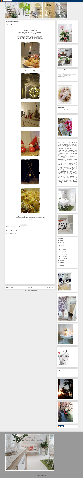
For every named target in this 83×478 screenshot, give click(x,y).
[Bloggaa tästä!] (22, 225)
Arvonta (59, 144)
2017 (61, 242)
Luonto (65, 163)
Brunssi (59, 145)
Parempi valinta (73, 167)
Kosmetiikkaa (72, 156)
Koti (59, 158)
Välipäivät (62, 247)
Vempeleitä (73, 182)
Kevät (75, 155)
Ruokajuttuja (70, 173)
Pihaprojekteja (67, 169)
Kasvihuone (60, 153)
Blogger (44, 475)
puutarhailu (63, 171)
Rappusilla (60, 172)
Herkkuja (62, 146)
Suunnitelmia (60, 177)
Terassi (72, 179)
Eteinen (75, 145)
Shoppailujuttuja (61, 174)
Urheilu (73, 180)
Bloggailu (73, 144)
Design (64, 145)
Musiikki (59, 166)
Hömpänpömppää (70, 148)
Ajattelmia (67, 142)
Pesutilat (62, 168)
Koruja (67, 156)
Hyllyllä (14, 226)
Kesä (62, 155)
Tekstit (61, 372)
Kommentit (62, 375)
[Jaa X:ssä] (23, 225)
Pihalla (59, 170)
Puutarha (74, 170)
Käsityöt (62, 160)
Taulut (59, 179)
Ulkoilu (66, 180)
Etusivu (30, 287)
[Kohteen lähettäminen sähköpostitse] (21, 225)
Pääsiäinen (72, 171)
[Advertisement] (30, 274)
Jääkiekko (73, 151)
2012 (61, 265)
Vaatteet (60, 181)
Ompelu (66, 167)
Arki (11, 226)
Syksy (67, 177)
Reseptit (73, 172)
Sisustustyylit (71, 176)
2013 (61, 264)
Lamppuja (75, 160)
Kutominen (68, 159)
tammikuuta (63, 258)
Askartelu (65, 144)
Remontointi (66, 172)
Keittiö (22, 226)
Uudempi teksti (9, 287)
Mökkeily (66, 166)
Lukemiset (60, 163)
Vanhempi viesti (50, 287)
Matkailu (60, 164)
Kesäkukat (68, 155)
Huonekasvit (71, 146)
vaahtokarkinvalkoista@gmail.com (65, 109)
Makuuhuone (72, 163)
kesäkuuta (63, 252)
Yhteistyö (60, 184)
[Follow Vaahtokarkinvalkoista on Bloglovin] (63, 364)
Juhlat (19, 226)
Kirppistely (63, 156)
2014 (61, 262)
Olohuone (60, 167)
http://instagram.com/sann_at (64, 111)
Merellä (67, 164)
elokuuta (62, 251)
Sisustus (61, 176)
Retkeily (59, 173)
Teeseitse (65, 179)
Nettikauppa (73, 166)
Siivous (71, 174)
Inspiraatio (61, 150)
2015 (61, 260)
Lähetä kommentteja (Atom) (31, 290)
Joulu (17, 226)
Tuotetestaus (60, 180)
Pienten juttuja (70, 168)
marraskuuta (63, 249)
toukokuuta (63, 254)
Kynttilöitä (74, 159)
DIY (70, 145)
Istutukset (71, 150)
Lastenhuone (63, 162)
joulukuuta (63, 245)
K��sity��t (69, 160)
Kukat (67, 158)
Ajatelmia (60, 142)
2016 (61, 244)
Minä (73, 164)
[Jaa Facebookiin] (24, 225)
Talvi (73, 177)
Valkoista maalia (73, 181)
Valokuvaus (63, 182)
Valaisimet (66, 181)
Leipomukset (71, 162)
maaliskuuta (63, 256)
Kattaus (67, 153)
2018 (61, 240)
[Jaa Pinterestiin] (26, 225)
